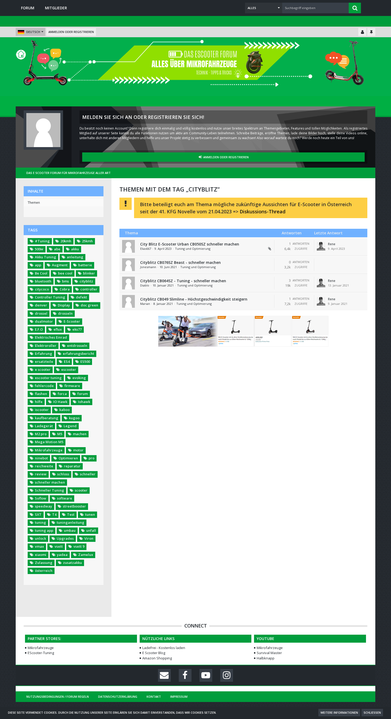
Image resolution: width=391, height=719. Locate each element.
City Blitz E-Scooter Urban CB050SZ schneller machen (189, 244)
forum (82, 393)
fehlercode (44, 385)
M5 (59, 433)
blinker (89, 273)
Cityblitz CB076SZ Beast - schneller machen (180, 262)
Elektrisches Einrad (51, 337)
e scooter (43, 369)
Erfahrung (43, 353)
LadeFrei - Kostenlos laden (163, 647)
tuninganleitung (70, 522)
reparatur (72, 466)
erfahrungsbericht (78, 353)
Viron (88, 538)
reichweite (44, 466)
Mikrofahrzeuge (49, 450)
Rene (331, 244)
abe (57, 249)
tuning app (44, 530)
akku (75, 249)
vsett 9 (78, 546)
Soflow (40, 498)
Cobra (65, 289)
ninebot (41, 458)
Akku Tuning (45, 257)
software (64, 498)
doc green (89, 305)
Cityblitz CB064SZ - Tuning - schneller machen (183, 280)
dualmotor (44, 321)
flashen (41, 393)
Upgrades (65, 538)
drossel (41, 313)
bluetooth (43, 281)
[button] (263, 8)
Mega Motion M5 (49, 441)
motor (78, 450)
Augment (60, 265)
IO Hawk (60, 401)
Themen (34, 202)
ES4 (67, 361)
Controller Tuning (50, 297)
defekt (81, 297)
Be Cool (41, 273)
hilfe (39, 401)
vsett (59, 546)
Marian (145, 304)
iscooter (42, 409)
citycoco (42, 289)
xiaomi (40, 554)
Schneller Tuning (49, 490)
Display (64, 305)
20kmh (65, 241)
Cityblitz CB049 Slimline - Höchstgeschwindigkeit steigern (193, 299)
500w (39, 249)
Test (70, 514)
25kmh (87, 241)
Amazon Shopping (157, 658)
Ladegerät (44, 425)
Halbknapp (265, 658)
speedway (43, 506)
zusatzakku (72, 562)
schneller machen (50, 482)
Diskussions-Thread (262, 211)
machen (79, 433)
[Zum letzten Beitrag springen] (321, 246)
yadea (62, 554)
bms (65, 281)
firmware (72, 385)
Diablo (144, 285)
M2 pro (41, 433)
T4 (54, 514)
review (41, 474)
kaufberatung (46, 417)
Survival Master (269, 652)
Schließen (372, 712)
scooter (81, 490)
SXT (38, 514)
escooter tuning (48, 377)
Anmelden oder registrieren (71, 32)
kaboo (64, 409)
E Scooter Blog (153, 652)
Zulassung (43, 562)
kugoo (74, 417)
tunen (90, 514)
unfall (91, 530)
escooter (68, 369)
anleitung (75, 257)
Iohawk (84, 401)
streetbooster (74, 506)
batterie (85, 265)
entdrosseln (77, 345)
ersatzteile (44, 361)
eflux (57, 329)
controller (88, 289)
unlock (40, 538)
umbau (70, 530)
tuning (40, 522)
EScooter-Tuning (41, 652)
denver (41, 305)
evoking (79, 377)
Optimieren (68, 458)
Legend (70, 425)
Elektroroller (45, 345)
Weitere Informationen (339, 712)
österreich (43, 570)
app (38, 265)
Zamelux (85, 554)
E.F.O (39, 329)
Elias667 (145, 249)
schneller (87, 474)
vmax (39, 546)
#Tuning (42, 241)
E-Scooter (72, 321)
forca (62, 393)
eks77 (77, 329)
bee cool (65, 273)
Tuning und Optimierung (192, 249)
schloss (63, 474)
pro (91, 458)
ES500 (85, 361)
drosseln (65, 313)
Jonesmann (148, 267)
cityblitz (86, 281)
